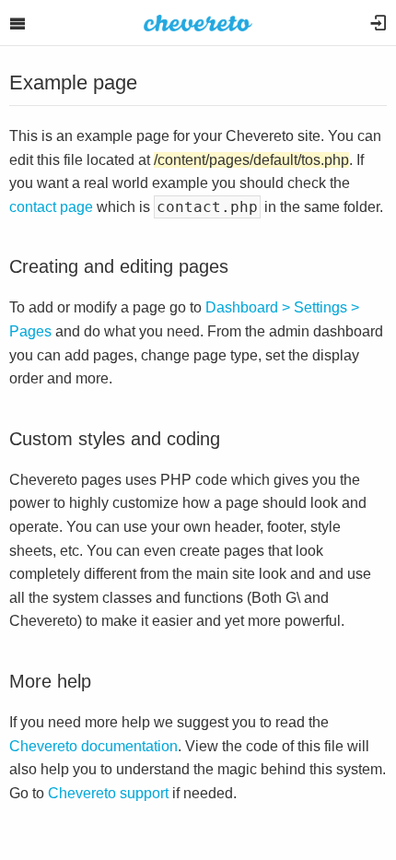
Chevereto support (108, 793)
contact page (51, 207)
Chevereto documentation (93, 746)
